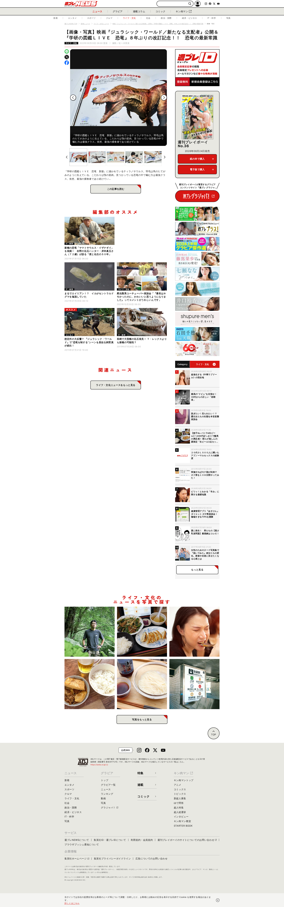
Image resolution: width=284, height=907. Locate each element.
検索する (189, 3)
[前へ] (73, 97)
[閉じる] (218, 900)
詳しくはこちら (72, 903)
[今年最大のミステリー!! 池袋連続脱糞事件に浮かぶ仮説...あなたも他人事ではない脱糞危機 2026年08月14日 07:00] (194, 684)
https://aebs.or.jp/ (99, 764)
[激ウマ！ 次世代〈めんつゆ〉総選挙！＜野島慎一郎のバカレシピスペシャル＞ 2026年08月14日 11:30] (142, 684)
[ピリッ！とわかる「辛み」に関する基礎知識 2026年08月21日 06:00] (194, 632)
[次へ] (164, 97)
